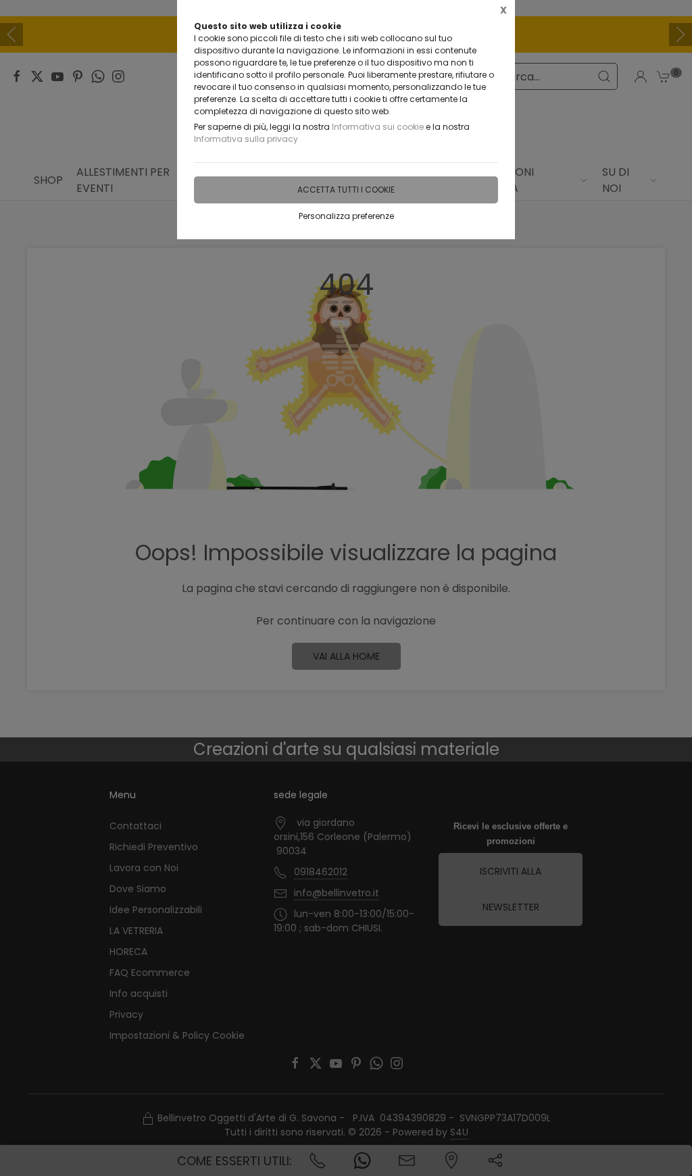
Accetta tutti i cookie (346, 189)
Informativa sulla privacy (246, 139)
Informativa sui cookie (378, 126)
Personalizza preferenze (346, 216)
